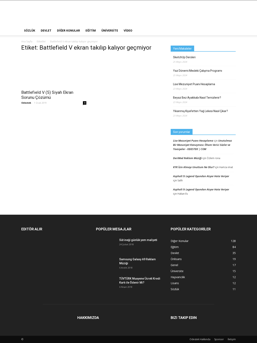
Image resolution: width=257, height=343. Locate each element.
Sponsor (219, 339)
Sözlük (29, 30)
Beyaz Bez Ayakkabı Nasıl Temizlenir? (197, 97)
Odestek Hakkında (200, 339)
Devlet (46, 30)
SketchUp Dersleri (184, 57)
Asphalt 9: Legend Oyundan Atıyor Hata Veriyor (201, 176)
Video (128, 30)
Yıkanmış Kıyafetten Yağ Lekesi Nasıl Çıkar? (200, 111)
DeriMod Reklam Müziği (187, 158)
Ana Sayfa (26, 41)
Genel (174, 265)
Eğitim (91, 30)
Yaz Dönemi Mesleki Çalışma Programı (197, 70)
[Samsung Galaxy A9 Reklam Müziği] (106, 264)
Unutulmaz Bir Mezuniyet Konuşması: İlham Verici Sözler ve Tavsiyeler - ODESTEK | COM (202, 145)
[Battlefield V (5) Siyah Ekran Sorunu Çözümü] (53, 71)
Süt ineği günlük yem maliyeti (138, 240)
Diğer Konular (68, 30)
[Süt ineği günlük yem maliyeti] (106, 243)
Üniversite (109, 30)
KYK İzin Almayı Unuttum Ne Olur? (193, 167)
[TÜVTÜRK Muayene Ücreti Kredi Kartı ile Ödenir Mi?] (106, 283)
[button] (231, 30)
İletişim (232, 339)
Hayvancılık (178, 277)
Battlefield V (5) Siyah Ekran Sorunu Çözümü (47, 95)
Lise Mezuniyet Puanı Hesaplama (194, 84)
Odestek (26, 102)
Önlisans (176, 259)
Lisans (175, 283)
